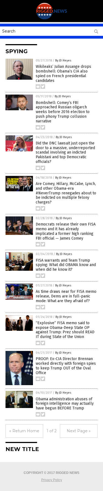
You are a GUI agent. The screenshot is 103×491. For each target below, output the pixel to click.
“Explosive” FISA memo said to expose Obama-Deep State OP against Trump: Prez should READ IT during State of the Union (65, 330)
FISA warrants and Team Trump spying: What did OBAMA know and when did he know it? (66, 265)
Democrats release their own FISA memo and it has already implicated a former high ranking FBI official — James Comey (66, 231)
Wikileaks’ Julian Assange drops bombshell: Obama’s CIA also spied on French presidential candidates (63, 73)
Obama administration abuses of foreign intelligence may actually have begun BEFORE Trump (65, 404)
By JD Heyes (63, 60)
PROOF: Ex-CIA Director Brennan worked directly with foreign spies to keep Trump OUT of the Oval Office (66, 365)
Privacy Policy (51, 480)
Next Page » (79, 430)
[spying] (51, 18)
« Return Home (24, 430)
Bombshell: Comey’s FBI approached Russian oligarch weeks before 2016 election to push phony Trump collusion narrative (63, 112)
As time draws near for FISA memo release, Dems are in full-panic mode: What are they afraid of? (66, 296)
